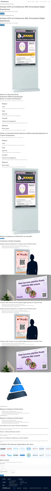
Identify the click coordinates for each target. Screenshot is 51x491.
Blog (21, 484)
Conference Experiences (13, 485)
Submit (2, 475)
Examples (37, 1)
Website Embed (11, 482)
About (40, 1)
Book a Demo (45, 1)
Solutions (32, 1)
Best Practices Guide (23, 482)
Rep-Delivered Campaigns (13, 484)
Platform (29, 1)
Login (49, 1)
